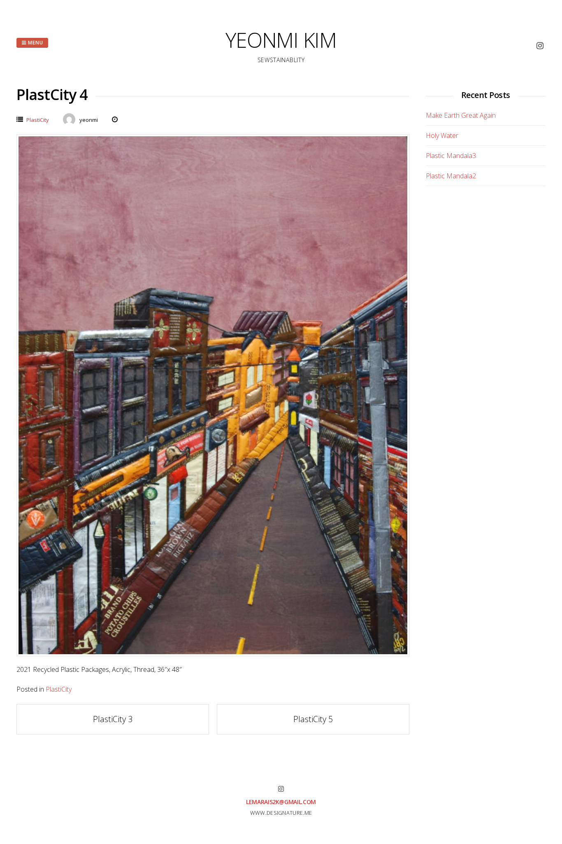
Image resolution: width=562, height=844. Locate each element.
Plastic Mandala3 (451, 155)
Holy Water (442, 135)
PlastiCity (37, 120)
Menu (34, 42)
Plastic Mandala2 (451, 175)
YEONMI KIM (281, 40)
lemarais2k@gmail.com (281, 802)
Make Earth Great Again (461, 115)
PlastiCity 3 (112, 719)
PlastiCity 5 (313, 719)
